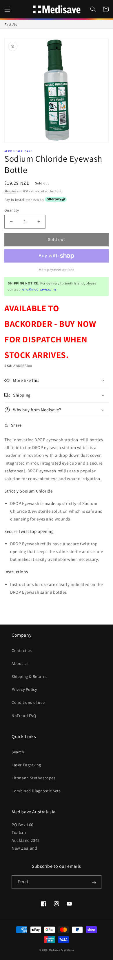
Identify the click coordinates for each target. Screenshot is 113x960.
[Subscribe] (94, 882)
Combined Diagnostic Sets (36, 790)
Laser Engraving (26, 764)
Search (18, 752)
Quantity (11, 210)
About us (20, 663)
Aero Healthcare (18, 151)
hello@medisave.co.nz (39, 289)
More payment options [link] (56, 269)
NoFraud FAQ (24, 715)
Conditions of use (28, 702)
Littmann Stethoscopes (34, 777)
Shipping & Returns (30, 676)
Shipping (10, 191)
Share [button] (16, 425)
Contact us (22, 650)
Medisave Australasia (61, 949)
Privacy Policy (24, 689)
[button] (7, 9)
